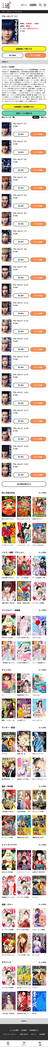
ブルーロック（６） (20, 213)
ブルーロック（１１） (21, 303)
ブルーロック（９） (20, 267)
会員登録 (33, 5)
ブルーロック (18, 11)
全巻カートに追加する (24, 113)
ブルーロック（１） (20, 124)
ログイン (24, 5)
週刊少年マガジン (33, 28)
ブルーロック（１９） (21, 446)
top (3, 11)
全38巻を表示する (24, 484)
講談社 (28, 26)
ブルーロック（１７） (21, 410)
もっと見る (42, 493)
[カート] (44, 5)
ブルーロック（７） (20, 231)
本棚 (40, 1045)
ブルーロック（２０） (21, 464)
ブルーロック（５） (20, 195)
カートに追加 (35, 55)
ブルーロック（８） (20, 249)
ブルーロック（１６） (21, 392)
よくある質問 (14, 1030)
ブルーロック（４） (20, 177)
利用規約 (24, 1030)
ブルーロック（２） (20, 141)
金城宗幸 (29, 24)
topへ (24, 1021)
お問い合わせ (24, 1034)
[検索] (40, 5)
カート (24, 1045)
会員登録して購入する (24, 49)
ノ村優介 (36, 24)
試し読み (12, 55)
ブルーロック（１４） (21, 357)
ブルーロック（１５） (21, 375)
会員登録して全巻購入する (24, 107)
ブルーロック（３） (20, 159)
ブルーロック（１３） (21, 339)
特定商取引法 (34, 1030)
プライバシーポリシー (10, 1034)
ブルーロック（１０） (21, 285)
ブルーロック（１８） (21, 428)
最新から (43, 117)
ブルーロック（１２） (21, 321)
